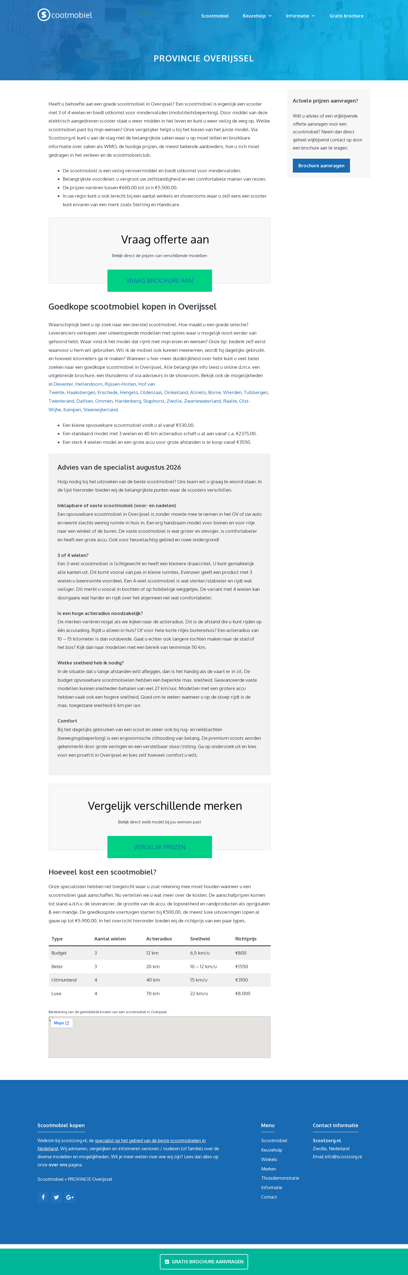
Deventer (63, 384)
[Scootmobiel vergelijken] (65, 14)
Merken (268, 1169)
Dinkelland (176, 392)
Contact (269, 1197)
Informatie (297, 16)
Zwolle (174, 401)
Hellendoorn (88, 384)
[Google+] (69, 1197)
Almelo (198, 392)
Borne (214, 392)
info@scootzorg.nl (343, 1156)
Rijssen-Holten (120, 384)
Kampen (72, 409)
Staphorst (153, 401)
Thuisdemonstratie (280, 1178)
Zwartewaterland (202, 401)
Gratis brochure (346, 16)
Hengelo (129, 392)
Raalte (230, 401)
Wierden (232, 392)
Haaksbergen (81, 392)
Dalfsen (84, 401)
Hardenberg (128, 401)
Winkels (269, 1159)
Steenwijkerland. (101, 409)
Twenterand (61, 401)
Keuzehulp (254, 16)
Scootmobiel (215, 16)
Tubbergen (256, 392)
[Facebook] (43, 1197)
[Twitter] (56, 1197)
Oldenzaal (151, 392)
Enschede (107, 392)
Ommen (104, 401)
